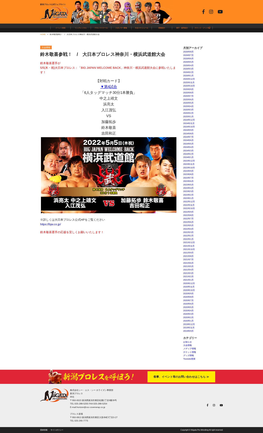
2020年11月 (189, 286)
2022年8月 (188, 215)
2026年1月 (188, 75)
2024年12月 (189, 120)
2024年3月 (188, 150)
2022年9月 (188, 212)
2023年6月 (188, 181)
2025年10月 (189, 86)
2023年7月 (188, 178)
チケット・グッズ (202, 28)
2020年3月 (188, 314)
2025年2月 (188, 113)
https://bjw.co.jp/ (50, 224)
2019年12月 (189, 324)
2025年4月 (188, 106)
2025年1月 (188, 116)
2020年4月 (188, 310)
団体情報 (43, 430)
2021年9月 (188, 252)
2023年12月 (189, 161)
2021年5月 (188, 266)
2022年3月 (188, 232)
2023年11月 (189, 164)
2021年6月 (188, 263)
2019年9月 (188, 331)
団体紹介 (161, 28)
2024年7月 (188, 137)
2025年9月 (188, 89)
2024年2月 (188, 154)
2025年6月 (188, 99)
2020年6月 (188, 304)
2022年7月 (188, 218)
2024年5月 (188, 144)
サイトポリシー (57, 430)
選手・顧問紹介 (182, 28)
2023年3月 (188, 191)
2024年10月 (189, 126)
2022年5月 (188, 225)
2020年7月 (188, 300)
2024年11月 (189, 123)
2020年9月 (188, 293)
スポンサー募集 (121, 28)
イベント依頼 (60, 28)
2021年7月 (188, 259)
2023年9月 (188, 171)
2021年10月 (189, 249)
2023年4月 (188, 188)
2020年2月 (188, 317)
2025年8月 (188, 92)
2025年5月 (188, 103)
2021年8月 (188, 256)
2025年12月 (189, 79)
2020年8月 (188, 297)
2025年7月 (188, 96)
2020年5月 (188, 307)
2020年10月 (189, 290)
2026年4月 (188, 65)
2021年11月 (189, 246)
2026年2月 (188, 72)
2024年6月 (188, 140)
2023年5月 (188, 184)
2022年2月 (188, 235)
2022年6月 (188, 222)
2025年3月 (188, 109)
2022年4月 (188, 229)
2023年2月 (188, 195)
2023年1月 (188, 198)
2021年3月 (188, 273)
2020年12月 (189, 283)
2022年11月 (189, 205)
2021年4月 (188, 269)
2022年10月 (189, 208)
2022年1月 (188, 239)
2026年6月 (188, 58)
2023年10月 (189, 167)
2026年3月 (188, 69)
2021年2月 (188, 276)
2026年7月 (188, 55)
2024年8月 (188, 133)
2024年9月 (188, 130)
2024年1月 (188, 157)
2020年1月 (188, 321)
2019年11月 (189, 327)
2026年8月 (188, 51)
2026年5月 (188, 62)
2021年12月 (189, 242)
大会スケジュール (141, 28)
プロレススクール (101, 28)
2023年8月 (188, 174)
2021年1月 (188, 280)
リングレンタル (81, 28)
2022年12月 (189, 201)
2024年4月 (188, 147)
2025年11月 (189, 82)
